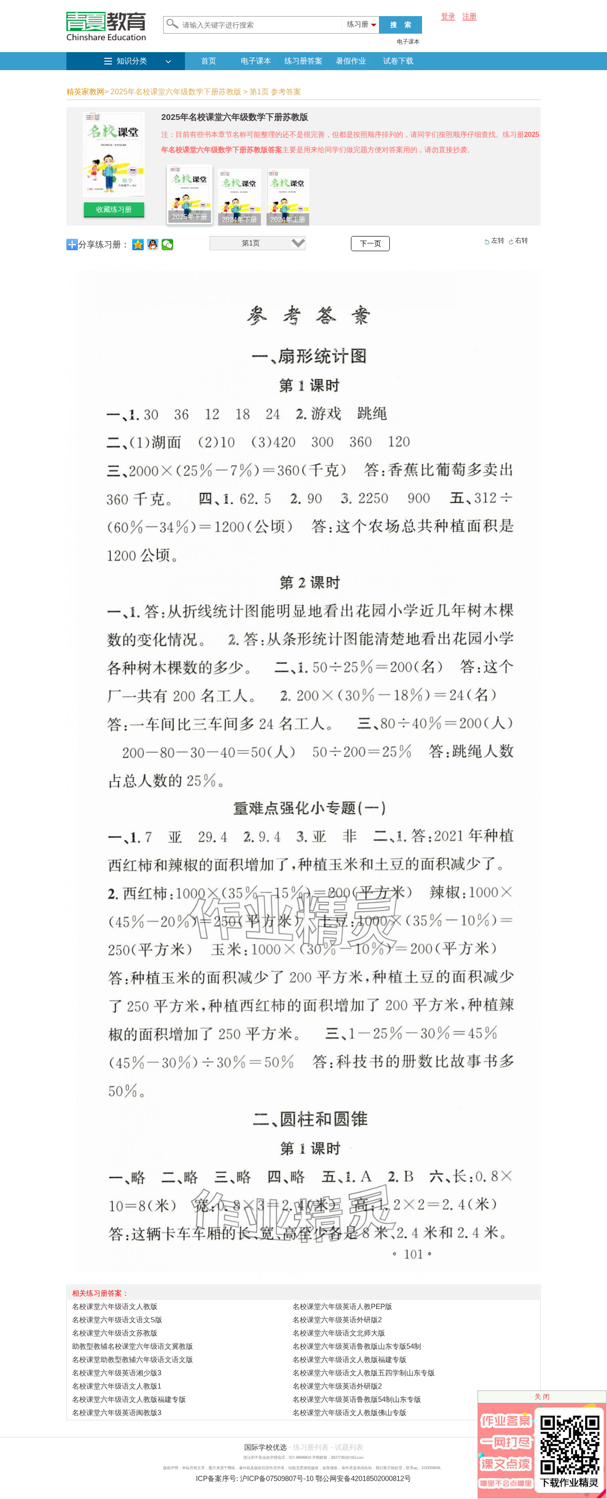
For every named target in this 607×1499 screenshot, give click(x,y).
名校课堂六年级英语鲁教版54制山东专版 (357, 1399)
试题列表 (349, 1447)
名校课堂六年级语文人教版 (114, 1306)
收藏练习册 (114, 209)
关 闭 (542, 1396)
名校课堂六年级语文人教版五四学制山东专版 (364, 1373)
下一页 (370, 243)
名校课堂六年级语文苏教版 (114, 1333)
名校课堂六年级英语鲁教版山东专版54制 (357, 1346)
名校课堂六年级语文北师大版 (339, 1333)
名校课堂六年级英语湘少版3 (116, 1373)
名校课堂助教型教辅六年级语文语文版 (132, 1359)
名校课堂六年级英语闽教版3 (116, 1412)
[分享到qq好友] (153, 244)
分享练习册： (103, 244)
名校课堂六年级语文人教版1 (116, 1386)
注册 (469, 16)
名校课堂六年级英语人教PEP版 (342, 1306)
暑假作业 (351, 61)
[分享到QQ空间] (138, 244)
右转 (521, 240)
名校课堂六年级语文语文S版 (117, 1320)
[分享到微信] (168, 244)
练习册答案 (303, 61)
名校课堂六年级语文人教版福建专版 (349, 1359)
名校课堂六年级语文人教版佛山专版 (349, 1412)
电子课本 (408, 41)
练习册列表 (311, 1447)
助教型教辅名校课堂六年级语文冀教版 (132, 1346)
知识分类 (132, 61)
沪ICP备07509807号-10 (276, 1478)
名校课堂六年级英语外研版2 (337, 1320)
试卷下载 (398, 61)
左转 (498, 240)
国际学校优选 (265, 1447)
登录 (448, 16)
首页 (208, 61)
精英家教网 (85, 92)
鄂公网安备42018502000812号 (363, 1478)
